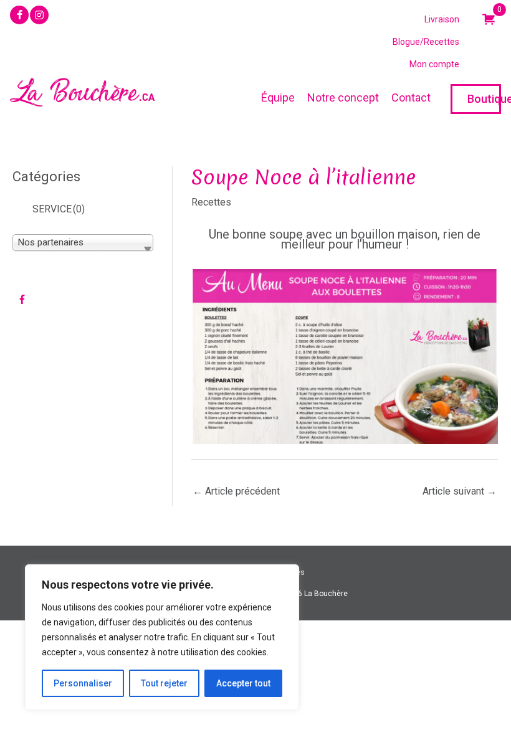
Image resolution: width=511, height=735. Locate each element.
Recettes (211, 202)
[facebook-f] (23, 299)
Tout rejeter (164, 683)
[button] (19, 15)
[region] (162, 637)
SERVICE (58, 209)
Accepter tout (243, 683)
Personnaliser (83, 683)
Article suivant (460, 491)
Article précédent (236, 491)
